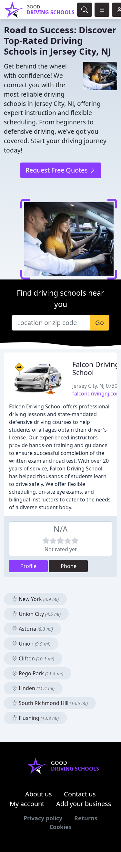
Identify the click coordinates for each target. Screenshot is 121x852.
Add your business (83, 803)
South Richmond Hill (52, 703)
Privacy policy (43, 818)
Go (99, 322)
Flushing (38, 717)
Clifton (35, 658)
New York (38, 599)
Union (33, 643)
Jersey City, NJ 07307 (96, 385)
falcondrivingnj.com (96, 393)
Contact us (80, 794)
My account (27, 803)
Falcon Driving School (95, 368)
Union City (39, 613)
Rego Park (40, 673)
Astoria (35, 628)
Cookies (60, 827)
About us (38, 794)
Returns (85, 818)
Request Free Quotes (57, 170)
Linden (36, 688)
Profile (28, 566)
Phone (68, 566)
